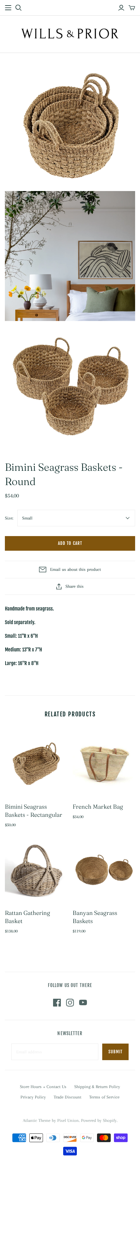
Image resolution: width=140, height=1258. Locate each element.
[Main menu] (8, 8)
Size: (9, 518)
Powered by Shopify (99, 1120)
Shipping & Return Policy (97, 1086)
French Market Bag (98, 806)
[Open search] (18, 8)
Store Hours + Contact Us (43, 1086)
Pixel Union (68, 1120)
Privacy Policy (33, 1097)
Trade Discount (67, 1097)
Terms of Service (104, 1097)
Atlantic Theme (36, 1120)
